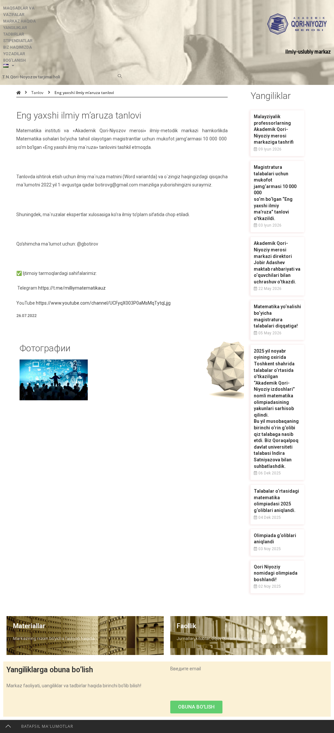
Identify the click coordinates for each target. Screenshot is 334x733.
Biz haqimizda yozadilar (17, 50)
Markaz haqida (19, 21)
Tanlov (37, 92)
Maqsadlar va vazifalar (19, 11)
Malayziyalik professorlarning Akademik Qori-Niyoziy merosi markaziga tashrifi (274, 129)
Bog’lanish (14, 60)
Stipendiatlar (18, 41)
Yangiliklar (15, 27)
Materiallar (29, 626)
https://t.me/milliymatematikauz (72, 288)
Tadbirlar (13, 34)
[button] (196, 707)
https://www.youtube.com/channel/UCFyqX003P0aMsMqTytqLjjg (103, 303)
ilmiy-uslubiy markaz (308, 52)
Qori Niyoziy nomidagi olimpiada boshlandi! (275, 573)
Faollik (186, 626)
